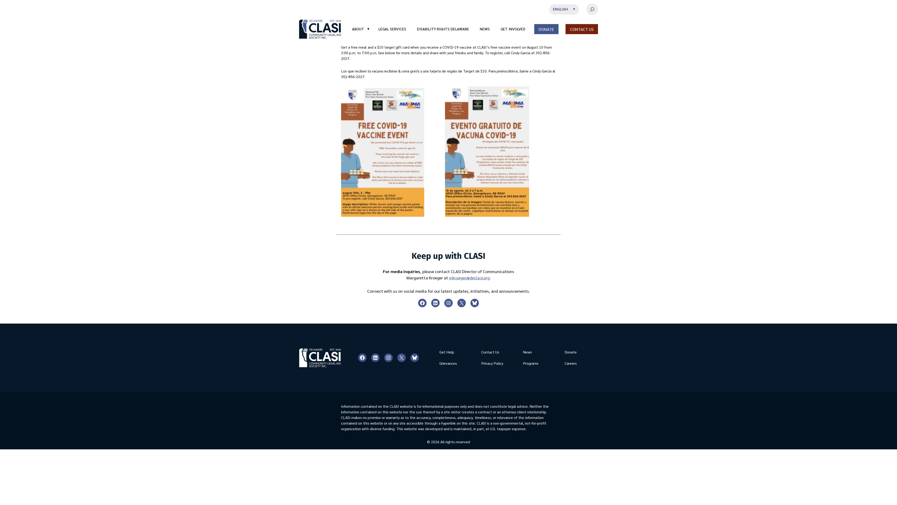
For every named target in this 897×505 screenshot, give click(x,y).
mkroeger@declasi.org (469, 277)
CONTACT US (582, 29)
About (361, 28)
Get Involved (513, 28)
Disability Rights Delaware (443, 28)
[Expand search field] (592, 9)
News (485, 28)
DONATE (546, 29)
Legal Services (392, 28)
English (560, 9)
